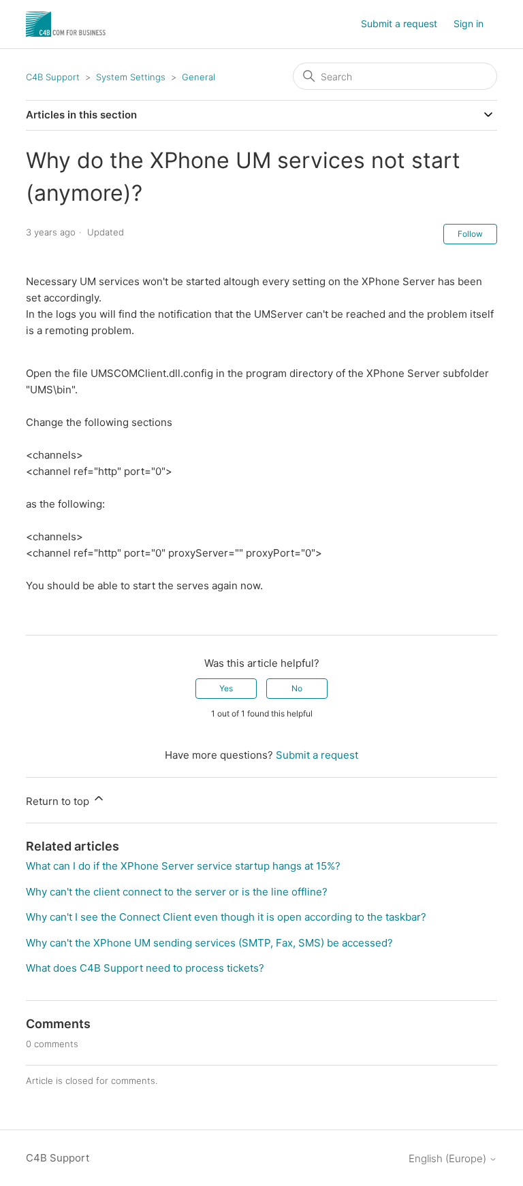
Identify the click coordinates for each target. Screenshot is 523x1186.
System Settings (130, 76)
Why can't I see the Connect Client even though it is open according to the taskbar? (226, 916)
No (296, 688)
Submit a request (399, 23)
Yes (226, 688)
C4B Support (53, 76)
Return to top (59, 801)
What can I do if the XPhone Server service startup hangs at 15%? (183, 865)
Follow (470, 234)
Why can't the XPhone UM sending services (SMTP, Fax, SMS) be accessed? (209, 942)
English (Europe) (449, 1158)
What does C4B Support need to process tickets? (145, 967)
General (198, 76)
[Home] (66, 24)
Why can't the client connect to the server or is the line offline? (177, 891)
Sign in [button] (469, 23)
